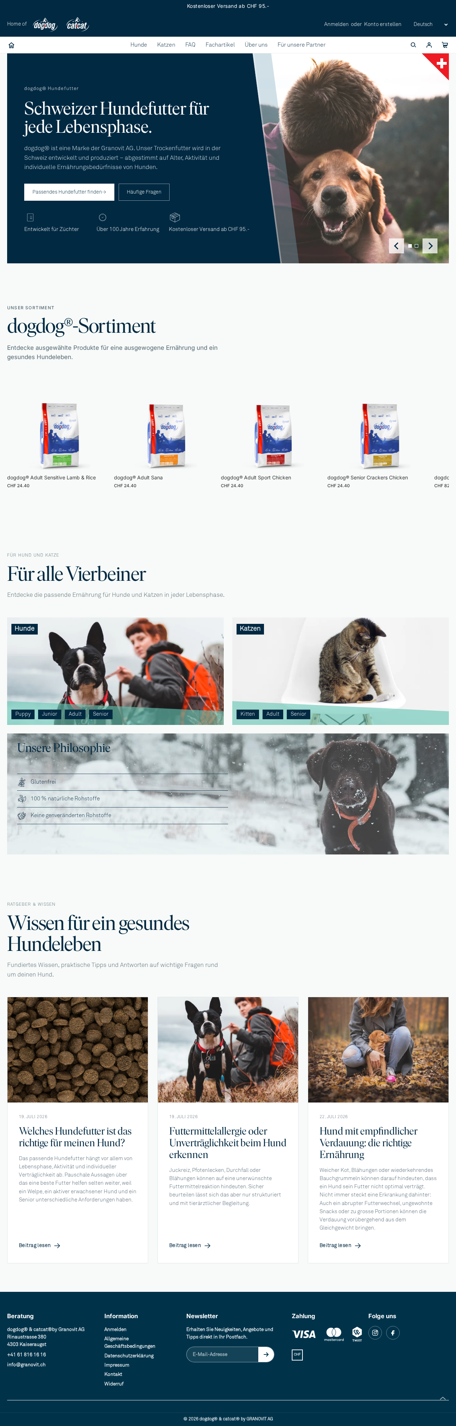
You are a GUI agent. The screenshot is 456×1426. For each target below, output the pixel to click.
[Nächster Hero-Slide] (430, 245)
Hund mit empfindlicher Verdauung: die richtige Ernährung (369, 1143)
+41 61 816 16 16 (26, 1354)
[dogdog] (45, 25)
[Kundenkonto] (429, 45)
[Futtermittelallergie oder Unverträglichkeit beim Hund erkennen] (228, 1050)
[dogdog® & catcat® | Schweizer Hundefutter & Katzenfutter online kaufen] (11, 45)
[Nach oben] (443, 1398)
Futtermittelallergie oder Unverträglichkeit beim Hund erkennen (227, 1143)
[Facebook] (393, 1333)
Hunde (138, 45)
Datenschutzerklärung (129, 1355)
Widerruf (114, 1384)
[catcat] (77, 25)
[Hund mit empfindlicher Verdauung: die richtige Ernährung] (378, 1050)
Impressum (116, 1365)
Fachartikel (220, 45)
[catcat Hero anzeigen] (416, 246)
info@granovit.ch (26, 1364)
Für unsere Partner (302, 45)
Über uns (256, 45)
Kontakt (113, 1374)
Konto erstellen (382, 24)
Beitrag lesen (40, 1245)
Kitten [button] (247, 714)
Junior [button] (49, 714)
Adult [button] (75, 714)
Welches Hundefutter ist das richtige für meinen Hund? (75, 1137)
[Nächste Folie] (427, 443)
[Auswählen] (100, 460)
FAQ (190, 45)
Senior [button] (101, 714)
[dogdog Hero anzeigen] (410, 246)
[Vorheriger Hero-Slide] (396, 245)
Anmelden (336, 24)
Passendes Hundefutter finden (69, 192)
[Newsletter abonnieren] (266, 1354)
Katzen (166, 45)
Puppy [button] (23, 714)
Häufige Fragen (144, 192)
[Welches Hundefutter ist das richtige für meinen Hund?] (77, 1050)
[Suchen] (413, 45)
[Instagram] (375, 1333)
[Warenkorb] (444, 45)
